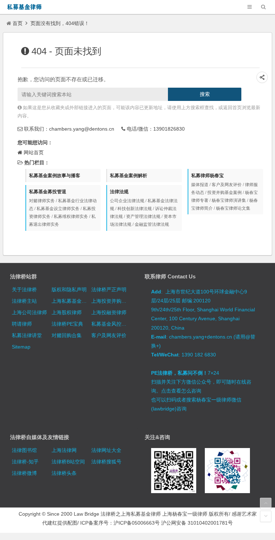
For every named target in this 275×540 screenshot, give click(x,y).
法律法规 (119, 191)
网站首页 (34, 152)
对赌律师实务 (42, 200)
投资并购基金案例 (224, 192)
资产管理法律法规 (143, 216)
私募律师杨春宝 (207, 175)
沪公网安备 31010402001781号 (197, 523)
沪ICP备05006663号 (137, 523)
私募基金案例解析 (128, 175)
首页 (18, 23)
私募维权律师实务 (71, 216)
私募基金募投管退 (47, 191)
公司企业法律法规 (127, 200)
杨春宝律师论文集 (233, 208)
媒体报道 (199, 184)
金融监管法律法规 (152, 224)
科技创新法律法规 (134, 208)
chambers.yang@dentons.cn (81, 129)
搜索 (205, 94)
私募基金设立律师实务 (58, 208)
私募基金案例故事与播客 (54, 175)
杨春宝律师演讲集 (229, 200)
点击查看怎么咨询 (181, 391)
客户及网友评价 (227, 184)
